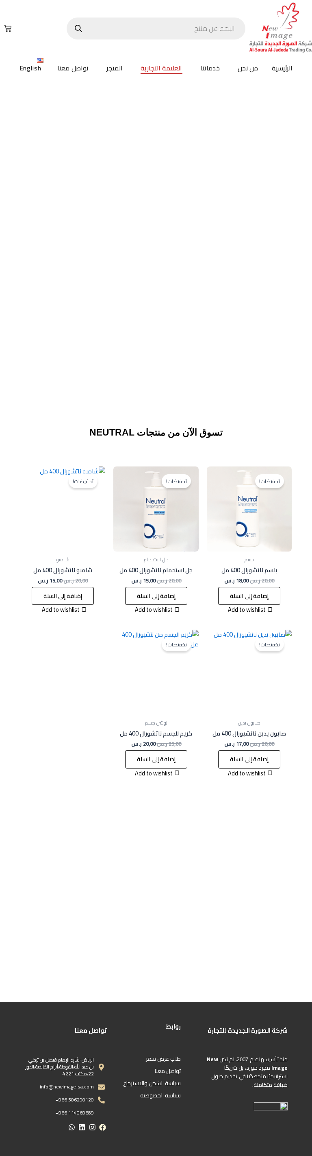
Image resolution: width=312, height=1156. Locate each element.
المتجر (114, 68)
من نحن (248, 68)
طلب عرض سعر (163, 1058)
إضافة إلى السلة (249, 595)
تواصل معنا (73, 68)
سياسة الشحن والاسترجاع (152, 1083)
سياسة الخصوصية (160, 1095)
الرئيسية (282, 68)
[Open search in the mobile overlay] (156, 28)
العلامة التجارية (161, 68)
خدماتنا (210, 68)
